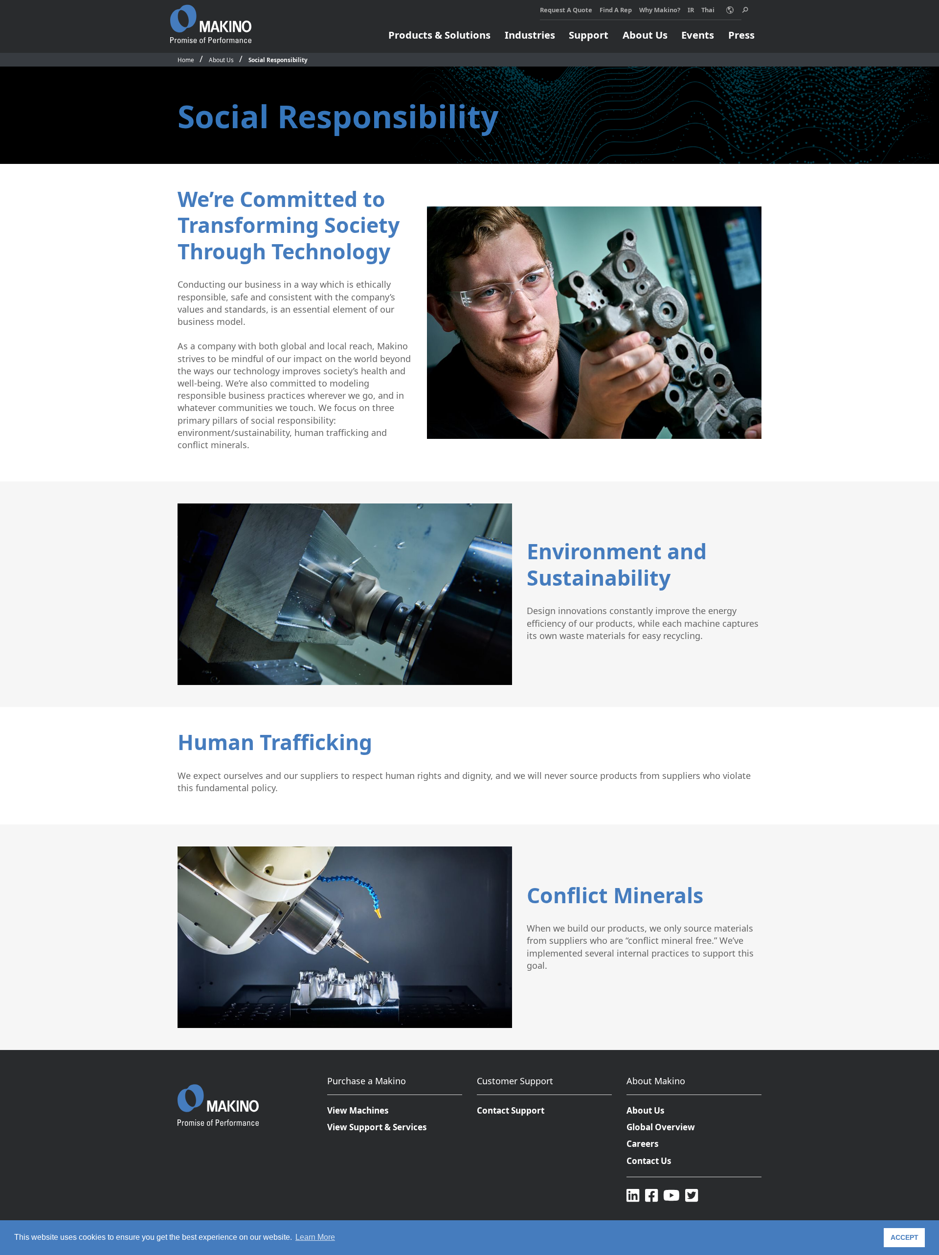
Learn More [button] (315, 1237)
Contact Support (510, 1110)
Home (186, 60)
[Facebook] (651, 1195)
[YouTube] (671, 1195)
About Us (645, 35)
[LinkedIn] (632, 1195)
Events (697, 35)
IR (691, 9)
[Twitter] (691, 1195)
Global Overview (660, 1127)
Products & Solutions (439, 35)
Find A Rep (616, 9)
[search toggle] (745, 10)
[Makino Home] (210, 18)
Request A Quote (566, 9)
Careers (642, 1143)
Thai (708, 9)
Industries (530, 35)
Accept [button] (904, 1237)
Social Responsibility (278, 60)
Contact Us (648, 1160)
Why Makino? (659, 9)
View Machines (358, 1110)
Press (741, 35)
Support (588, 35)
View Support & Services (377, 1127)
